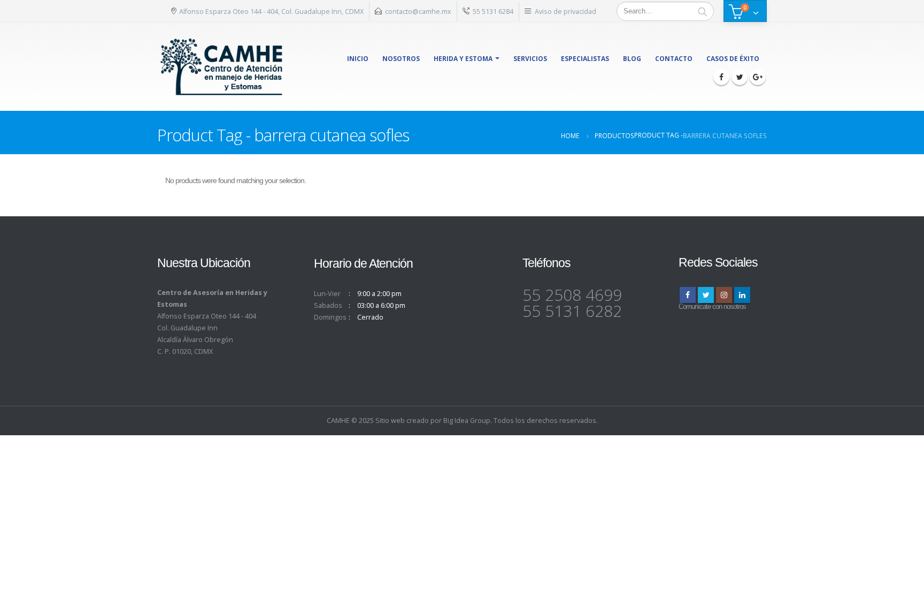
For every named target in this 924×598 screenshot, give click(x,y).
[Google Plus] (758, 77)
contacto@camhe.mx (418, 11)
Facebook (688, 295)
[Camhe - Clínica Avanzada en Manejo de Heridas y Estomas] (222, 66)
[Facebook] (721, 77)
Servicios (530, 58)
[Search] (702, 11)
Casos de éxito (732, 58)
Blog (632, 58)
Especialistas (585, 58)
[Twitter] (740, 77)
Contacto (673, 58)
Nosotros (401, 58)
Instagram (724, 295)
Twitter (706, 295)
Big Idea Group (466, 420)
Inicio (357, 58)
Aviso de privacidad (565, 11)
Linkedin (742, 295)
